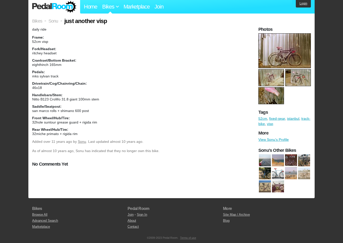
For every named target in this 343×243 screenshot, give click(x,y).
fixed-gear (277, 118)
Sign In (142, 214)
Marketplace (137, 7)
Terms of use (188, 237)
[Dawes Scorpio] (264, 186)
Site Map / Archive (236, 214)
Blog (226, 220)
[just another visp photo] (285, 36)
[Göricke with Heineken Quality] (277, 160)
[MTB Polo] (277, 186)
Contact (133, 226)
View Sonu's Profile (273, 140)
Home (90, 7)
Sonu (82, 142)
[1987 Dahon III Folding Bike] (291, 173)
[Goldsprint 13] (264, 160)
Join (158, 7)
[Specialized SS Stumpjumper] (264, 173)
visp (270, 124)
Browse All (39, 214)
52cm (262, 118)
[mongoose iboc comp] (291, 160)
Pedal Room (54, 7)
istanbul (293, 118)
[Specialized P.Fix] (304, 160)
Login (303, 3)
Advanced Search (45, 220)
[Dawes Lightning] (304, 173)
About (132, 220)
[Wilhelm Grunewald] (277, 173)
